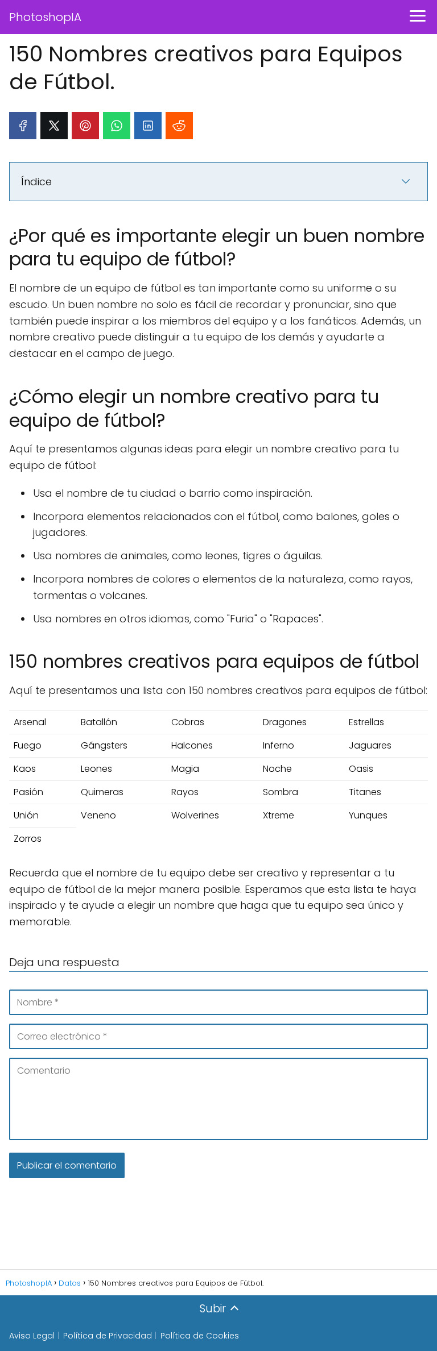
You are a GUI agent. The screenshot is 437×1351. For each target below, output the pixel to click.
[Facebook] (22, 125)
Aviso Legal (32, 1335)
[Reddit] (179, 125)
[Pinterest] (85, 125)
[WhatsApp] (116, 125)
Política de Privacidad (107, 1335)
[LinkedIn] (148, 125)
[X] (54, 125)
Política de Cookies (199, 1335)
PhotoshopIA (45, 17)
